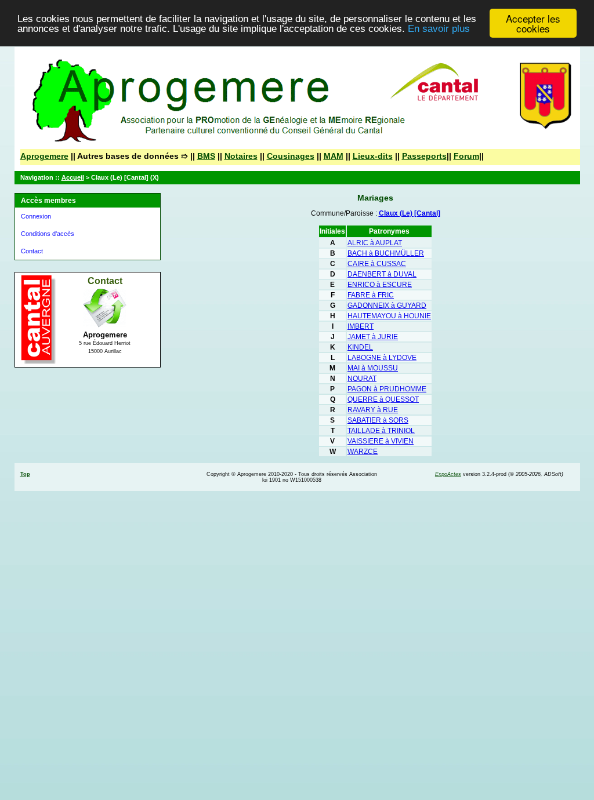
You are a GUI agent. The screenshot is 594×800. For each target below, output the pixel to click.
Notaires (241, 156)
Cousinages (290, 156)
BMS (206, 156)
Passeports (424, 156)
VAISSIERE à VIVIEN (380, 441)
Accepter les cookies (533, 23)
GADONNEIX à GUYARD (386, 305)
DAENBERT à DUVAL (381, 274)
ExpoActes (448, 474)
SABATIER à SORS (377, 420)
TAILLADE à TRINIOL (381, 431)
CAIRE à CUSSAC (376, 264)
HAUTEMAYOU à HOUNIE (389, 316)
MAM (333, 156)
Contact (32, 251)
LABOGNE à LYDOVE (381, 358)
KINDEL (360, 347)
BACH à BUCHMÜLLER (385, 253)
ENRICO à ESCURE (379, 285)
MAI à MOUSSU (372, 368)
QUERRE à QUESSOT (383, 399)
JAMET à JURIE (372, 337)
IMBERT (360, 326)
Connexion (36, 216)
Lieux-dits (373, 156)
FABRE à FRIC (370, 295)
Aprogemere (44, 156)
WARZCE (362, 452)
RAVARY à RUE (372, 410)
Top (25, 474)
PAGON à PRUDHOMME (386, 389)
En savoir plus (439, 28)
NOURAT (361, 378)
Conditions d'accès (47, 233)
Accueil (72, 177)
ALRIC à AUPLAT (374, 243)
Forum (466, 156)
